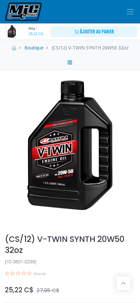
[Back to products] (70, 62)
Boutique (34, 48)
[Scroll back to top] (123, 283)
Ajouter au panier (96, 31)
